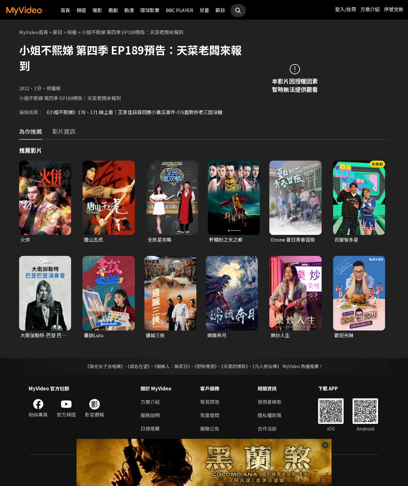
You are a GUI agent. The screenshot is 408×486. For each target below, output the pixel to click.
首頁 (65, 10)
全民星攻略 (159, 239)
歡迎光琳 (343, 335)
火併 (25, 239)
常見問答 (209, 401)
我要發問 (209, 415)
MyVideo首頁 (33, 32)
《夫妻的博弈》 (234, 366)
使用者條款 (269, 401)
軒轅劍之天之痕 (226, 239)
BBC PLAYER (179, 10)
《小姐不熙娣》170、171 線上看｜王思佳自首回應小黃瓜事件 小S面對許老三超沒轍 (133, 112)
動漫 (129, 10)
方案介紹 (370, 9)
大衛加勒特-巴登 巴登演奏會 (43, 335)
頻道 (81, 10)
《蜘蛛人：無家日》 (172, 366)
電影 (97, 10)
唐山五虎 (93, 239)
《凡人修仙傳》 (266, 366)
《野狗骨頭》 (205, 366)
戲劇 (113, 10)
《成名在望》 (138, 366)
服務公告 (209, 428)
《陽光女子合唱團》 (104, 366)
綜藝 (72, 32)
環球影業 (149, 10)
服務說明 (150, 415)
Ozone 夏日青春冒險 (293, 239)
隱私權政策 (269, 415)
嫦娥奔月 (216, 335)
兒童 (204, 10)
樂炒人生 (280, 335)
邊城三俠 (155, 335)
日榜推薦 (150, 428)
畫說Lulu (93, 335)
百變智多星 (346, 239)
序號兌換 (393, 9)
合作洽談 (267, 428)
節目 (220, 10)
